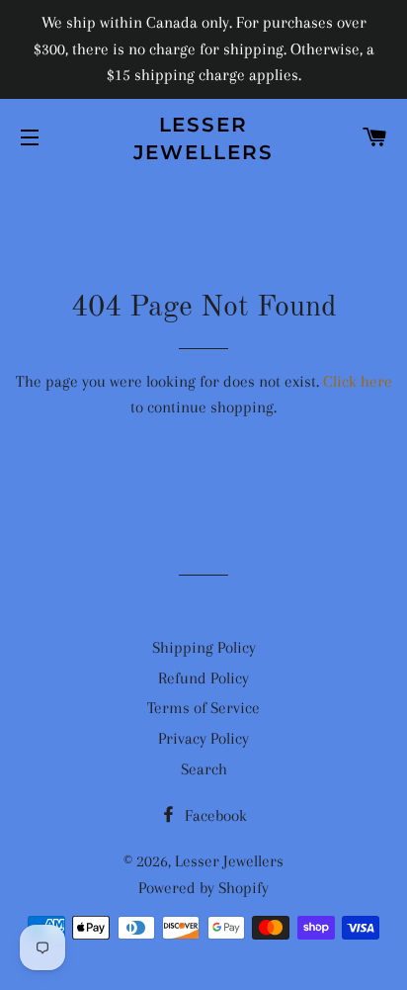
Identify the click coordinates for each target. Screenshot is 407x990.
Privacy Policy (203, 738)
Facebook (214, 815)
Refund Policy (203, 678)
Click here (357, 381)
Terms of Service (203, 707)
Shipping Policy (204, 647)
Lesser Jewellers (204, 138)
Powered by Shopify (203, 887)
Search (204, 769)
